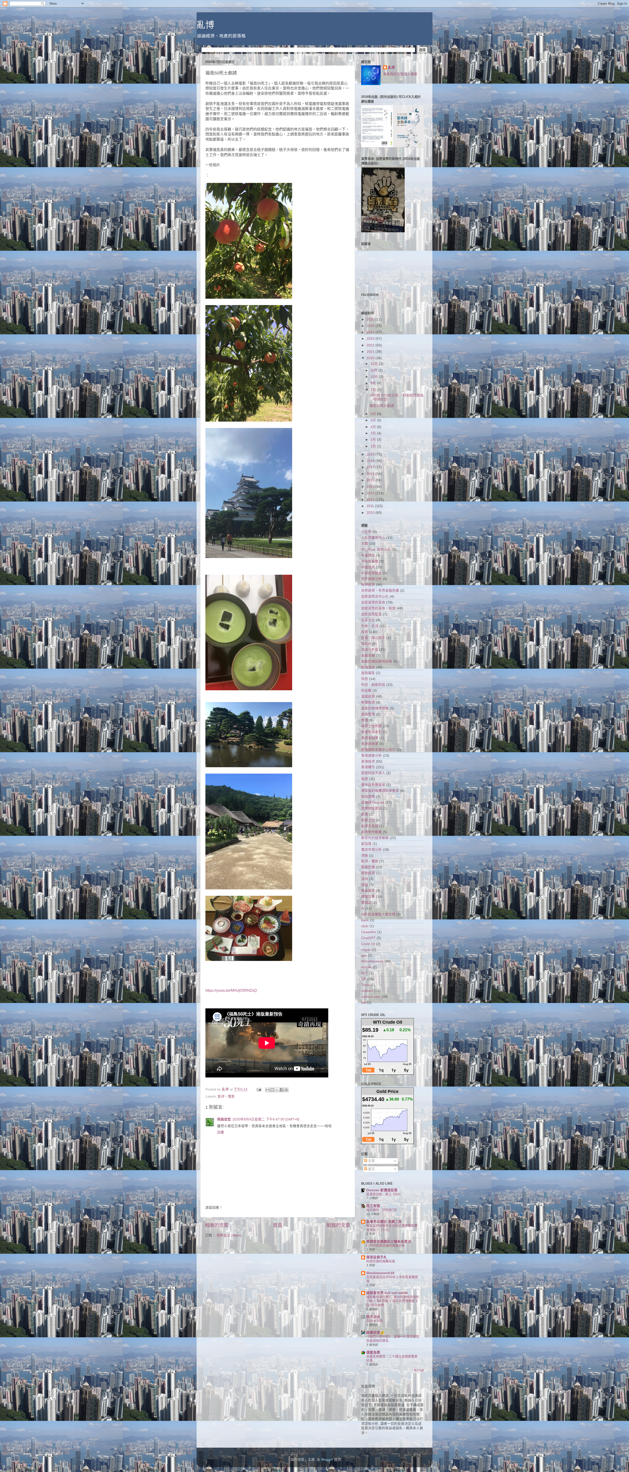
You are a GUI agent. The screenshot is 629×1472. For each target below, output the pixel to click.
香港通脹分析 (371, 755)
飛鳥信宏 (224, 1119)
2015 (371, 480)
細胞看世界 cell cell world (387, 1293)
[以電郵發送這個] (267, 1089)
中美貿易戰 (369, 561)
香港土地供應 (371, 726)
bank (365, 920)
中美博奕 (368, 555)
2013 (371, 493)
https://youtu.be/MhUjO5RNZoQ (231, 990)
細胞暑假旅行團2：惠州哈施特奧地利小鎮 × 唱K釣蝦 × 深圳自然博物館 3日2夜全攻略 (392, 1301)
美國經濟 (368, 696)
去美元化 (368, 620)
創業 (364, 814)
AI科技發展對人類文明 (378, 914)
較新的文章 (217, 1225)
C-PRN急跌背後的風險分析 (385, 1245)
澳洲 (364, 879)
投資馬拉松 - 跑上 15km (383, 1194)
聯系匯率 (368, 891)
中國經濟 (368, 567)
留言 (371, 1169)
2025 (371, 326)
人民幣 (366, 532)
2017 (371, 467)
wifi (363, 1002)
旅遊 (364, 779)
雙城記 (366, 902)
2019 (371, 454)
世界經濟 (368, 585)
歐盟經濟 (368, 873)
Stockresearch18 (380, 1273)
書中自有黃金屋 (373, 785)
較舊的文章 (338, 1225)
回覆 (220, 1132)
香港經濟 (368, 761)
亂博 (205, 25)
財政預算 (368, 796)
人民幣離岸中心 (373, 538)
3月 (374, 433)
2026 (371, 319)
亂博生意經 (369, 826)
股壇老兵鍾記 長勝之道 (384, 1221)
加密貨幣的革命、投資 (378, 608)
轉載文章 (368, 896)
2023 (371, 338)
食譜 (364, 720)
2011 (371, 506)
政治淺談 (368, 667)
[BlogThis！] (272, 1089)
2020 (371, 358)
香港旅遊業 (369, 744)
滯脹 (364, 855)
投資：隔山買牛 (373, 638)
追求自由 (373, 1317)
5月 (374, 420)
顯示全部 (419, 1370)
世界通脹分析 (371, 579)
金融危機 (368, 655)
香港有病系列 (371, 732)
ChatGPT (368, 938)
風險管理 (368, 714)
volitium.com (371, 997)
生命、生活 (369, 626)
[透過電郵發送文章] (258, 1089)
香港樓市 (368, 767)
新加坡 (366, 844)
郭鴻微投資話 (371, 808)
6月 (374, 414)
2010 (371, 513)
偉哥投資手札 (376, 1257)
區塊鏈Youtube (372, 802)
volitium (367, 991)
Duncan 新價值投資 (382, 1190)
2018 (371, 461)
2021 (371, 351)
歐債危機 (368, 867)
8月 (374, 383)
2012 (371, 499)
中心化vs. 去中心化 (376, 549)
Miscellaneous (372, 961)
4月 (374, 427)
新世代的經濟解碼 (375, 838)
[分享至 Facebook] (281, 1089)
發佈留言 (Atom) (229, 1235)
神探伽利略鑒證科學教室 (380, 791)
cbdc (365, 926)
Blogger (327, 1459)
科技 (364, 679)
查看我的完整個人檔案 (400, 74)
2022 (371, 345)
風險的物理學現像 (375, 708)
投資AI (366, 644)
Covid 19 (368, 944)
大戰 (364, 543)
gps (364, 955)
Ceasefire (368, 932)
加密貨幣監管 (371, 614)
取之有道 (373, 1206)
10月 (375, 377)
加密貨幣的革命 (373, 602)
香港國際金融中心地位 (378, 749)
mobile (366, 967)
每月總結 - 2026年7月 (381, 1210)
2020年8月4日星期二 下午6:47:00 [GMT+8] (265, 1119)
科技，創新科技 (373, 685)
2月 (374, 440)
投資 (364, 632)
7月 (374, 390)
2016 (371, 474)
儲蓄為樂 (373, 1352)
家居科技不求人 (373, 773)
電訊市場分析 (371, 850)
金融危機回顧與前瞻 (376, 661)
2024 (371, 332)
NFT (364, 973)
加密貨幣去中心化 (375, 596)
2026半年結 (374, 1321)
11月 (374, 370)
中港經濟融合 (371, 573)
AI (362, 908)
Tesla (365, 985)
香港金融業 (369, 738)
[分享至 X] (276, 1089)
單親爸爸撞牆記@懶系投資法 (388, 1241)
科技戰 (366, 690)
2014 (371, 486)
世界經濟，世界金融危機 (380, 590)
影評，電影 (226, 1096)
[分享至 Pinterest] (286, 1089)
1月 (374, 446)
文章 (371, 1161)
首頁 (277, 1225)
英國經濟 (368, 702)
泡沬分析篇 (369, 649)
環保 (364, 885)
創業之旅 (368, 820)
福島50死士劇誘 (382, 406)
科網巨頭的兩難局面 (380, 1261)
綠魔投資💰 (375, 1332)
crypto (366, 950)
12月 (375, 364)
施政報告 (368, 673)
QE (363, 979)
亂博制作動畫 (371, 832)
